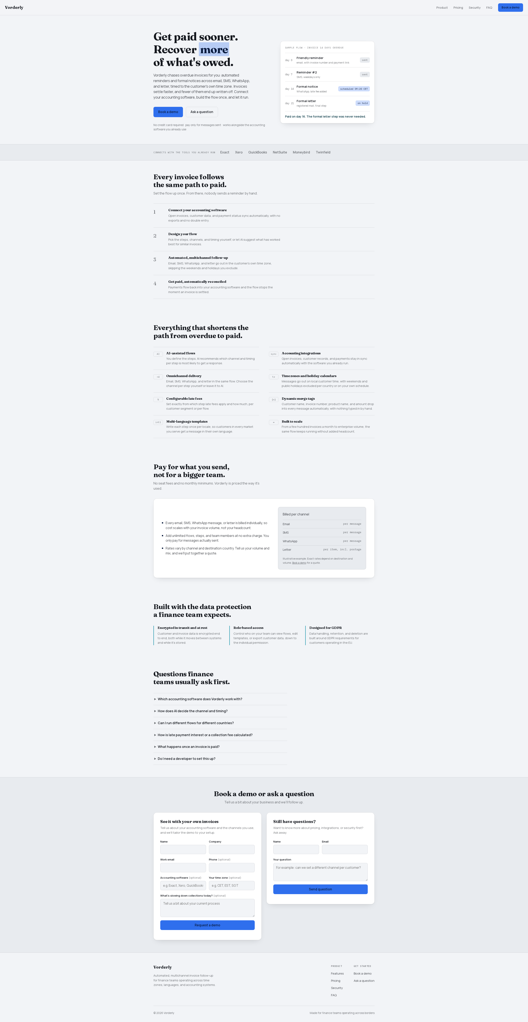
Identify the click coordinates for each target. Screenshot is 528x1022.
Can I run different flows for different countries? (196, 723)
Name (164, 841)
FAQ (489, 7)
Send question (320, 889)
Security (475, 7)
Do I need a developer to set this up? (187, 758)
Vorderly (14, 7)
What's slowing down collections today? (193, 895)
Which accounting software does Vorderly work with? (200, 699)
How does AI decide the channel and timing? (193, 711)
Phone (220, 859)
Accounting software (181, 877)
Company (215, 841)
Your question (282, 859)
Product (442, 7)
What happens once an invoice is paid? (189, 746)
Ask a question (202, 112)
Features (337, 973)
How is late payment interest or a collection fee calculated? (205, 735)
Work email (167, 859)
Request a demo (207, 925)
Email (325, 841)
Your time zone (225, 877)
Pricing (458, 7)
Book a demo (511, 7)
